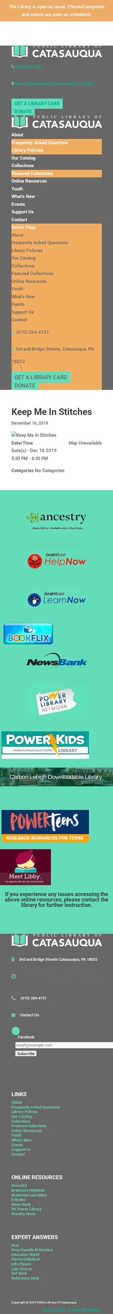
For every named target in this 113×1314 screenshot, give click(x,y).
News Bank (21, 1204)
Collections (22, 165)
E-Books (18, 1199)
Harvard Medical (25, 1259)
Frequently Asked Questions (39, 142)
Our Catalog (23, 158)
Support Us (22, 212)
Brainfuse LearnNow (29, 1195)
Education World (25, 1254)
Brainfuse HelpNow (28, 1190)
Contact (19, 219)
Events (18, 204)
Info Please (21, 1264)
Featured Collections (32, 173)
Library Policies (27, 150)
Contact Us (29, 1015)
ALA (15, 1245)
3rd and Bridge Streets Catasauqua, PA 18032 (58, 959)
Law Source (21, 1269)
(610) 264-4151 (28, 66)
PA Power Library (26, 1209)
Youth (17, 189)
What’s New (23, 196)
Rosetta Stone (23, 1214)
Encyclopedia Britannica (31, 1250)
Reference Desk (25, 1278)
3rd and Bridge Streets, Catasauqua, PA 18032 (54, 83)
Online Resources (29, 181)
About (17, 135)
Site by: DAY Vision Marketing (72, 1310)
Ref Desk (19, 1273)
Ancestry (19, 1185)
